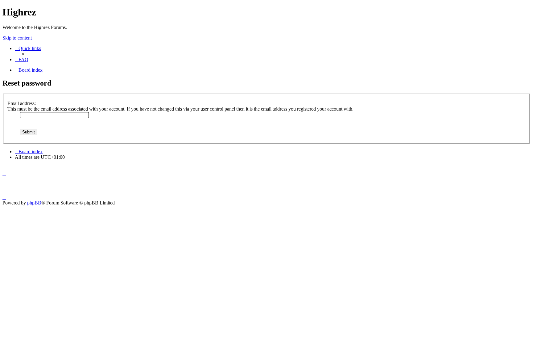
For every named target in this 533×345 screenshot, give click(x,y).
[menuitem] (21, 59)
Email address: (21, 103)
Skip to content (17, 37)
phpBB (34, 202)
